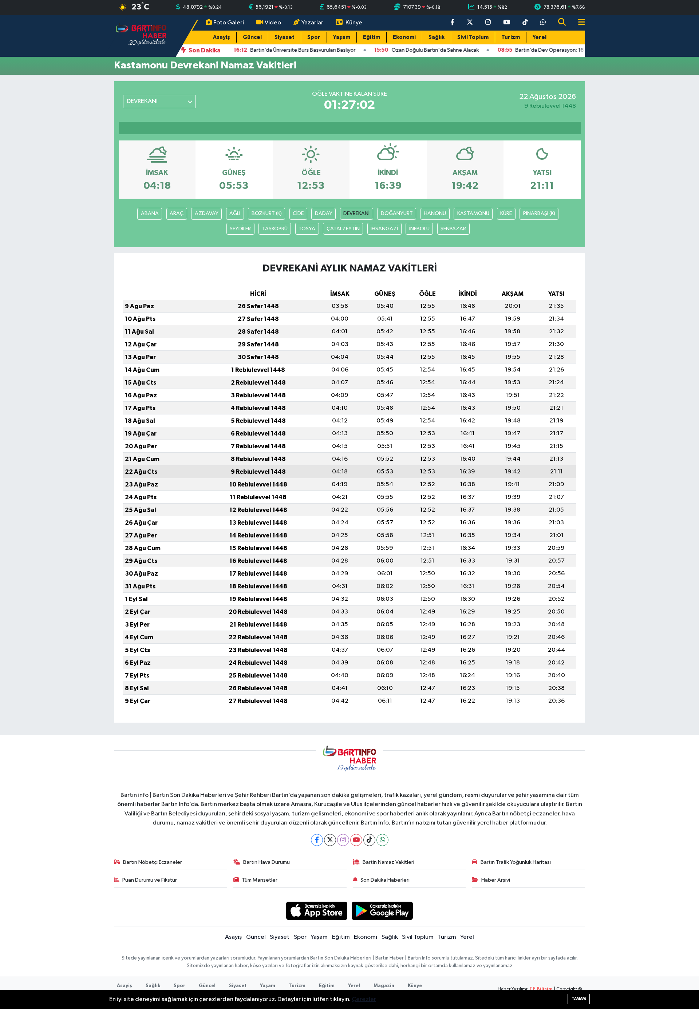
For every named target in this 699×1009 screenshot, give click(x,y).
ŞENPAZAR (453, 228)
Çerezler (364, 999)
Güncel (252, 37)
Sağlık (437, 37)
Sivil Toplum (473, 37)
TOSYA (307, 228)
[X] (330, 840)
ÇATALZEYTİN (343, 228)
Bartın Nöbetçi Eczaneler (152, 862)
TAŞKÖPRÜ (275, 228)
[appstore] (316, 910)
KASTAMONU (473, 213)
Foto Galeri (228, 23)
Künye (353, 23)
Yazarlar (312, 23)
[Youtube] (356, 840)
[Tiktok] (369, 840)
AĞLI (234, 213)
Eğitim (371, 37)
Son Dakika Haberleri (385, 880)
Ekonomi (404, 37)
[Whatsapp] (382, 840)
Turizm (510, 37)
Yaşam (341, 37)
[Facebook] (317, 840)
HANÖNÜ (435, 213)
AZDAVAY (206, 213)
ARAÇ (176, 213)
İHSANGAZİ (384, 228)
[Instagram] (343, 840)
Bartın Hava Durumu (266, 862)
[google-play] (382, 910)
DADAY (323, 213)
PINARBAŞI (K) (539, 213)
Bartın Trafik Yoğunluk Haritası (516, 862)
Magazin (384, 986)
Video (273, 23)
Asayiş (221, 37)
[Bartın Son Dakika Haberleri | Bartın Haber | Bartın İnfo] (141, 35)
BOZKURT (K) (267, 213)
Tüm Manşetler (259, 880)
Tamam (579, 999)
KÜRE (506, 213)
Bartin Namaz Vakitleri (388, 862)
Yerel (539, 37)
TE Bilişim (541, 989)
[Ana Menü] (578, 23)
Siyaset (285, 37)
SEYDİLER (240, 228)
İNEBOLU (419, 228)
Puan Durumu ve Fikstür (149, 880)
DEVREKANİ (356, 213)
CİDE (298, 213)
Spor (313, 37)
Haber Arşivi (495, 880)
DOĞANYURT (397, 213)
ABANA (150, 213)
